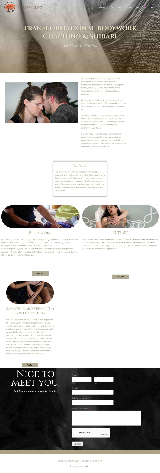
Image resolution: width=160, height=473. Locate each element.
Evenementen (116, 7)
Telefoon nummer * (81, 398)
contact (129, 7)
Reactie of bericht (81, 409)
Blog (137, 7)
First (73, 383)
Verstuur (77, 444)
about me (103, 7)
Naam (75, 375)
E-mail (75, 388)
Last (95, 383)
